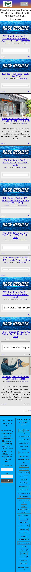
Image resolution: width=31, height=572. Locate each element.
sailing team (23, 550)
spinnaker (23, 560)
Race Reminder (24, 526)
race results (24, 533)
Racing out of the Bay (23, 381)
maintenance (24, 486)
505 (27, 430)
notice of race (23, 489)
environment (24, 469)
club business (24, 452)
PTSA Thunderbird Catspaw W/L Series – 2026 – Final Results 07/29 (15, 334)
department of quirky (23, 461)
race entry (24, 519)
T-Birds (24, 564)
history (24, 479)
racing (23, 536)
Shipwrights (24, 557)
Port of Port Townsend (24, 501)
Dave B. (7, 43)
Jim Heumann (9, 123)
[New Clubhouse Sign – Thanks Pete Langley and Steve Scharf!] (15, 105)
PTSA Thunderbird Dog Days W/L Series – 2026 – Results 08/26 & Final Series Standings (15, 38)
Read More (3, 57)
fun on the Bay (24, 472)
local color (24, 483)
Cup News (24, 456)
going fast (23, 476)
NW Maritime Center (24, 493)
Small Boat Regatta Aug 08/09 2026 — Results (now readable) (15, 258)
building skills (24, 443)
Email (7, 473)
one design (24, 496)
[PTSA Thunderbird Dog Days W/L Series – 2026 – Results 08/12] (15, 224)
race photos (24, 522)
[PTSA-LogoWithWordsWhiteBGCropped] (7, 2)
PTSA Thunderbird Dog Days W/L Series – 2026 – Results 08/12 (15, 235)
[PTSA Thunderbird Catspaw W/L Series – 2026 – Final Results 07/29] (15, 323)
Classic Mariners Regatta (24, 448)
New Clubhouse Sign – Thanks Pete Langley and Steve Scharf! (15, 119)
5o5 (21, 430)
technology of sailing (23, 568)
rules (24, 546)
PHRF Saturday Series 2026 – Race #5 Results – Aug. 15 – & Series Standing (15, 200)
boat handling (24, 440)
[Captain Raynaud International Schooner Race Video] (15, 366)
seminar (24, 553)
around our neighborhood (24, 435)
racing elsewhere (24, 539)
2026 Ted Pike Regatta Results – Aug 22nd (15, 75)
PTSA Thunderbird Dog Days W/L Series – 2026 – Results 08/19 (15, 162)
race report (24, 529)
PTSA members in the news (23, 511)
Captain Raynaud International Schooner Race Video (15, 377)
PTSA (23, 506)
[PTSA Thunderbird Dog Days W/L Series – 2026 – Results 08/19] (15, 152)
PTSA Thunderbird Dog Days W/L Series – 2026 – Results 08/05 (15, 294)
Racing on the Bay (23, 43)
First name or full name (7, 466)
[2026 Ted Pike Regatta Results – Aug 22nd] (15, 65)
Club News (24, 123)
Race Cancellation (23, 515)
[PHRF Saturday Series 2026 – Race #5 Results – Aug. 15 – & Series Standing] (15, 189)
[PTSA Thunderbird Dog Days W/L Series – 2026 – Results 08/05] (15, 283)
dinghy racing (23, 465)
